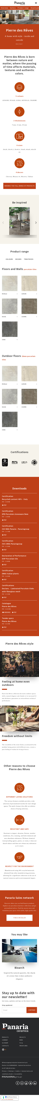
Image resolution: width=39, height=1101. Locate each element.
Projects (23, 1037)
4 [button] (24, 472)
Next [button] (36, 223)
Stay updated (7, 1005)
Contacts (5, 1045)
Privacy (4, 1071)
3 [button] (21, 472)
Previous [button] (3, 223)
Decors (18, 259)
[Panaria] (19, 6)
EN (5, 1049)
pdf (5, 505)
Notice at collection (7, 1099)
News (21, 1040)
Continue (31, 1010)
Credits (17, 1071)
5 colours (20, 96)
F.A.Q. (21, 1043)
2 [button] (18, 472)
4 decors (19, 172)
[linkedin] (35, 1083)
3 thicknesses (20, 121)
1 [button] (15, 472)
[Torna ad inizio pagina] (36, 1098)
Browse (7, 612)
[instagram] (22, 1083)
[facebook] (18, 1083)
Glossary (5, 1043)
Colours (9, 259)
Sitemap (10, 1071)
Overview (4, 8)
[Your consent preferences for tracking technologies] (3, 1097)
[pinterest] (30, 1083)
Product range (23, 8)
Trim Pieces (28, 259)
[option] (19, 222)
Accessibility (18, 1074)
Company (5, 1040)
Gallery (13, 8)
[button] (36, 3)
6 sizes (19, 145)
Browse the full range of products (19, 186)
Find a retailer (19, 918)
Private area (24, 1045)
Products (5, 1037)
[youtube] (26, 1083)
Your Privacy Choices (11, 1097)
